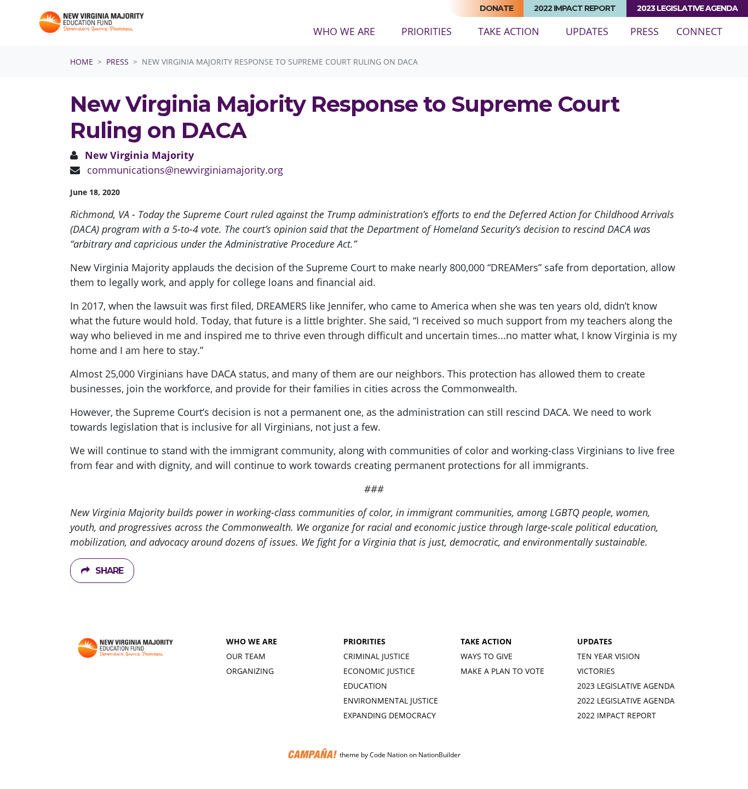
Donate (496, 8)
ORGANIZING (250, 671)
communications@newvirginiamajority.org (185, 169)
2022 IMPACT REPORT (616, 715)
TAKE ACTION (486, 641)
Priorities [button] (426, 31)
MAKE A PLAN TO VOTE (502, 671)
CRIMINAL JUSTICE (376, 656)
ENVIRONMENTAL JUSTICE (390, 700)
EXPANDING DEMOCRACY (389, 715)
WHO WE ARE (251, 641)
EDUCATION (365, 686)
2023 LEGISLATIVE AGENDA (626, 686)
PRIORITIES (364, 641)
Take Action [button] (508, 31)
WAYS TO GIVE (487, 656)
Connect (699, 31)
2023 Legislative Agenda (687, 8)
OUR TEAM (246, 656)
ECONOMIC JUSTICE (379, 671)
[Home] (91, 23)
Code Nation (388, 755)
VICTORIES (596, 671)
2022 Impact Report (574, 8)
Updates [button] (587, 31)
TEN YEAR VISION (608, 656)
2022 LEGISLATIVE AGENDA (626, 700)
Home (81, 61)
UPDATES (594, 641)
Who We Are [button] (344, 31)
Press (649, 31)
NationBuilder (439, 755)
